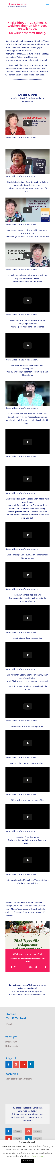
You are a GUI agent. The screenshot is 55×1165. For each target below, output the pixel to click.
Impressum (28, 994)
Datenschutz (40, 994)
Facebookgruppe (35, 417)
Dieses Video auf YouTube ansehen (21, 137)
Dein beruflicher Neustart (18, 1078)
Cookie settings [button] (39, 1156)
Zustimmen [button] (27, 1160)
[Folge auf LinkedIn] (31, 1064)
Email (9, 1024)
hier (23, 558)
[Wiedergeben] (11, 967)
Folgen (17, 1131)
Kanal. (44, 60)
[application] (27, 967)
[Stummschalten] (36, 967)
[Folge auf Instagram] (16, 1064)
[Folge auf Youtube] (23, 1064)
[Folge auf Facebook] (8, 1064)
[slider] (42, 967)
